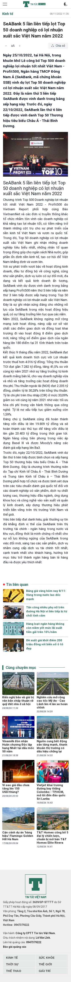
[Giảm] (6, 46)
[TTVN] (35, 887)
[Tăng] (20, 46)
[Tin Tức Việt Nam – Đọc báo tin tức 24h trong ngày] (34, 4)
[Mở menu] (5, 4)
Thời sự (12, 964)
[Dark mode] (66, 4)
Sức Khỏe (47, 957)
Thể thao (13, 971)
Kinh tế (12, 957)
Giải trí (45, 971)
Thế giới (45, 964)
